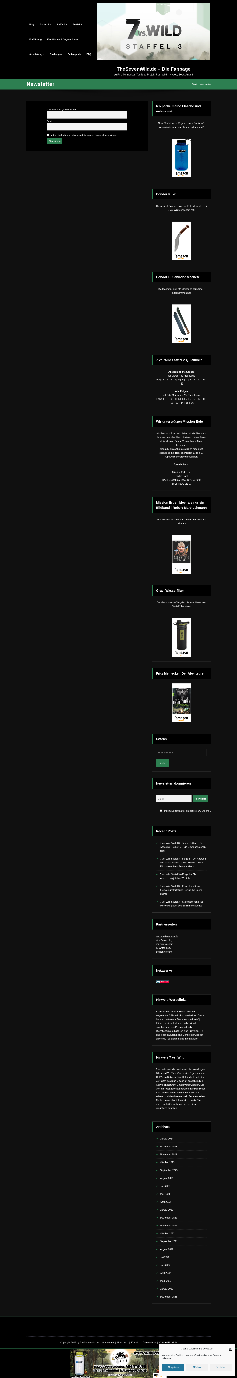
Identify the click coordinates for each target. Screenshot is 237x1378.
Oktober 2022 (167, 1233)
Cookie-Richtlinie (168, 1342)
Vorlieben (221, 1367)
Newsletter (205, 84)
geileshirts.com (164, 951)
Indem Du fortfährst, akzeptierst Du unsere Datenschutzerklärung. (84, 135)
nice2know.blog (164, 940)
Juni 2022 (165, 1265)
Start (194, 84)
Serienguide (74, 54)
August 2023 (166, 1178)
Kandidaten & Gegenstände (62, 39)
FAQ (88, 54)
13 (177, 402)
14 (182, 402)
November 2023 (168, 1154)
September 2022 (169, 1241)
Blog (32, 24)
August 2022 (166, 1249)
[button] (230, 1348)
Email (49, 121)
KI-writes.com (163, 947)
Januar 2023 (166, 1209)
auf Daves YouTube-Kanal (181, 375)
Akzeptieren (173, 1367)
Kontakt (135, 1342)
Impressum (108, 1342)
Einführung (35, 39)
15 (187, 402)
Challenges (56, 54)
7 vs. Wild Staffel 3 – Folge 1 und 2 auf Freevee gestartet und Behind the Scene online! (181, 890)
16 (192, 402)
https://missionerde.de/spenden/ (181, 456)
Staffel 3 (77, 24)
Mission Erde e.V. (175, 441)
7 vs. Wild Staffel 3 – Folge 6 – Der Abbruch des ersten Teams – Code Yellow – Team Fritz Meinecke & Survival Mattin (183, 862)
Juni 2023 (165, 1186)
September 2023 (169, 1170)
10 (199, 379)
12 (182, 383)
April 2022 (165, 1273)
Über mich (122, 1342)
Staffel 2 (60, 24)
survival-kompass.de (167, 936)
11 (204, 379)
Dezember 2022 (168, 1217)
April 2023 (165, 1201)
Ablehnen (197, 1367)
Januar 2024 (166, 1138)
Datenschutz (149, 1342)
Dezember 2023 (168, 1146)
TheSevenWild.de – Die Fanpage (154, 69)
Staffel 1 (44, 24)
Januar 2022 (166, 1288)
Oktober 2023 (167, 1162)
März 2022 (165, 1280)
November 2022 (168, 1225)
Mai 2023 (165, 1194)
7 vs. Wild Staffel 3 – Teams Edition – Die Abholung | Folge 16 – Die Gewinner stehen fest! (183, 847)
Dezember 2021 (168, 1296)
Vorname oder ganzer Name (61, 109)
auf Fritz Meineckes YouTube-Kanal (181, 395)
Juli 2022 (164, 1257)
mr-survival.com (164, 944)
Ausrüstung (35, 54)
